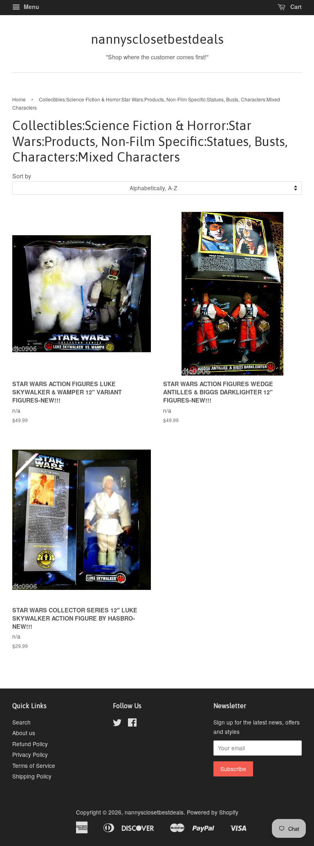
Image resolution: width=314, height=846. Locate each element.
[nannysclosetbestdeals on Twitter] (117, 724)
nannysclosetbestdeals (157, 39)
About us (23, 733)
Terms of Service (33, 765)
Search (21, 722)
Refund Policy (30, 744)
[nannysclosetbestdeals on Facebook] (132, 724)
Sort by (21, 175)
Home (19, 99)
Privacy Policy (30, 754)
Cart (295, 6)
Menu (30, 6)
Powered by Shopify (212, 812)
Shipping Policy (32, 776)
